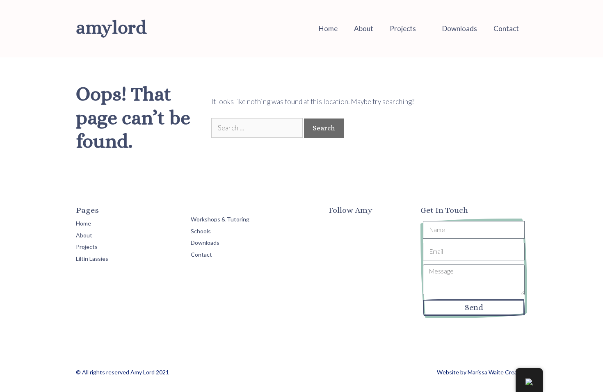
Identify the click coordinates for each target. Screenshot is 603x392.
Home (328, 28)
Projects (403, 28)
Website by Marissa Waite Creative (482, 372)
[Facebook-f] (337, 227)
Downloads (459, 28)
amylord (111, 27)
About (363, 28)
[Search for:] (257, 127)
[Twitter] (357, 227)
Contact (506, 28)
